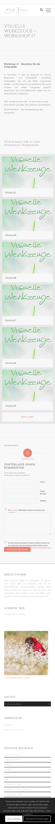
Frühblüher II (8, 765)
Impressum (9, 725)
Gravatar (14, 510)
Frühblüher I (8, 769)
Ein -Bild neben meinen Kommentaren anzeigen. (26, 511)
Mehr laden (27, 417)
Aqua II (6, 774)
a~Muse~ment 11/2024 (12, 760)
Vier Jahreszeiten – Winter (13, 784)
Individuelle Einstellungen (37, 819)
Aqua (6, 779)
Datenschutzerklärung (13, 729)
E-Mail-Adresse (43, 492)
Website (43, 501)
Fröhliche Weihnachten (12, 755)
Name (43, 482)
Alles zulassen (13, 819)
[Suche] (40, 10)
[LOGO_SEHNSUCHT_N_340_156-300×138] (23, 10)
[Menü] (47, 10)
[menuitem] (40, 10)
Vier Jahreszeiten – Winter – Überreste (17, 789)
